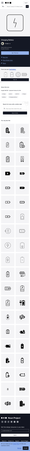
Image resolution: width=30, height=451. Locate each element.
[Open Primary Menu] (2, 2)
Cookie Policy (16, 443)
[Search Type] (3, 6)
